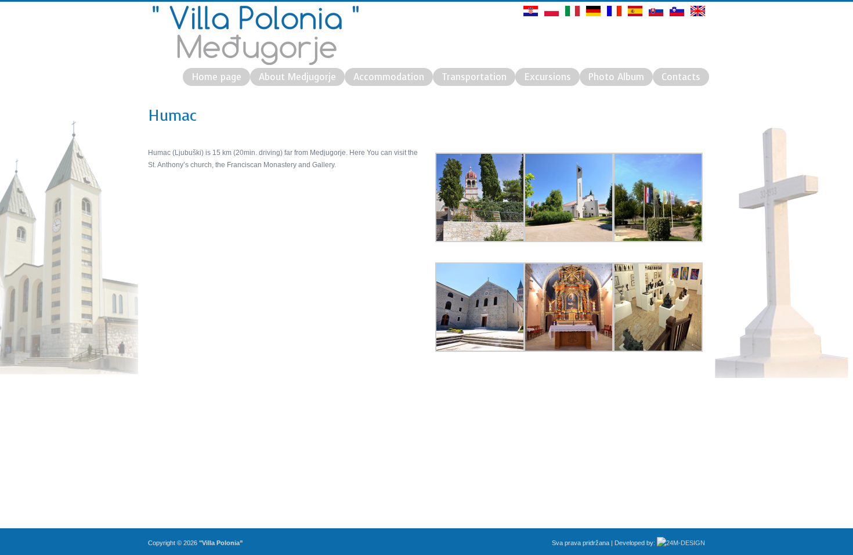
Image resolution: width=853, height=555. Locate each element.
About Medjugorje (297, 77)
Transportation (474, 77)
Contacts (681, 77)
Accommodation (388, 77)
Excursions (547, 77)
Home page (216, 77)
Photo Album (616, 77)
